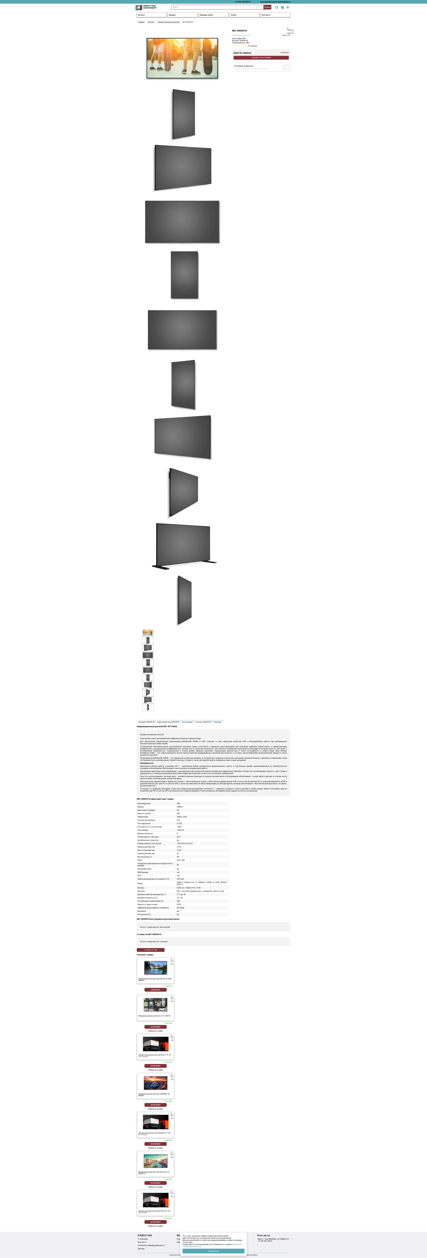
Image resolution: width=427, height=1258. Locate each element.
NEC (247, 43)
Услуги (233, 15)
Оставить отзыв (150, 950)
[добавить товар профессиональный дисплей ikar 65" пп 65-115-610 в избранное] (172, 1116)
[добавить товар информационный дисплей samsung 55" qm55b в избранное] (172, 1077)
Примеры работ (206, 15)
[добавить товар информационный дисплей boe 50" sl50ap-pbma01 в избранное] (172, 962)
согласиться (213, 1251)
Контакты (266, 15)
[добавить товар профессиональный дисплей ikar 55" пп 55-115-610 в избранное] (172, 1194)
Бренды (172, 15)
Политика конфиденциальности (151, 1245)
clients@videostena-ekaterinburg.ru (275, 2)
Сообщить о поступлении (261, 57)
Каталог (141, 15)
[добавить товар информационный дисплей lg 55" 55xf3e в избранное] (172, 999)
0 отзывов (252, 46)
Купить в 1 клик (155, 1031)
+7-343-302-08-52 (265, 1241)
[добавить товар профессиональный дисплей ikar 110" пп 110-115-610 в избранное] (172, 1038)
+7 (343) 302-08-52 (242, 2)
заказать (155, 990)
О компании (143, 1239)
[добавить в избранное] (290, 30)
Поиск (267, 7)
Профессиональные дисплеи (241, 35)
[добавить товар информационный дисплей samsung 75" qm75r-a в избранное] (172, 1155)
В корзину (155, 1027)
